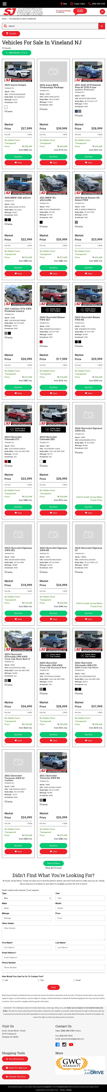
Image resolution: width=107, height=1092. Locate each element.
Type (4, 893)
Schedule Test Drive (17, 1077)
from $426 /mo (95, 261)
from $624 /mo (25, 728)
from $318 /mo (60, 380)
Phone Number (9, 963)
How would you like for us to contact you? (22, 976)
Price (57, 913)
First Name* (7, 943)
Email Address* (9, 953)
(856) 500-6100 (67, 1031)
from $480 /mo (60, 261)
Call (6, 980)
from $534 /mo (95, 380)
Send (53, 987)
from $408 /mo (25, 261)
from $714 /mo (60, 150)
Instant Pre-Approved (18, 1068)
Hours (78, 1031)
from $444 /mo (60, 606)
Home (4, 19)
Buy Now (18, 157)
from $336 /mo (25, 606)
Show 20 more (53, 863)
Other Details (8, 923)
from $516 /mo (95, 150)
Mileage (5, 913)
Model (58, 903)
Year (57, 893)
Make (4, 903)
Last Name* (60, 943)
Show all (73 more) (53, 868)
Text (42, 980)
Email (78, 980)
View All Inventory (16, 1059)
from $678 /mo (95, 728)
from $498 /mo (25, 150)
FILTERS (12, 33)
